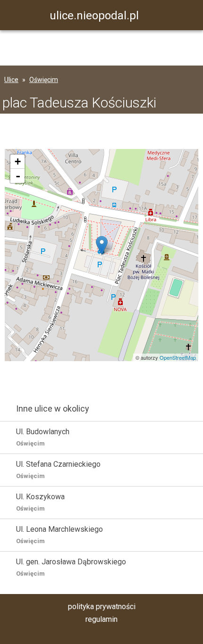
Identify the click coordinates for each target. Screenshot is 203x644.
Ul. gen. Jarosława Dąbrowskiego (71, 567)
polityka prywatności (101, 606)
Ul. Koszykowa (40, 502)
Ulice (11, 79)
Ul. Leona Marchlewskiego (59, 535)
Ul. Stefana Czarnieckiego (58, 469)
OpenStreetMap (178, 357)
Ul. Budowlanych (42, 437)
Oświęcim (43, 79)
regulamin (101, 619)
